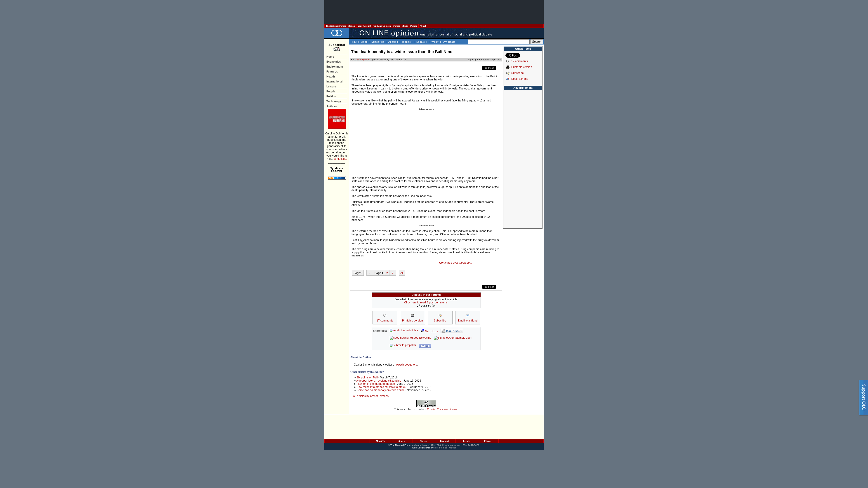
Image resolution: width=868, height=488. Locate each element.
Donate (352, 26)
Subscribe (377, 41)
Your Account (364, 26)
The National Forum (336, 26)
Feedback (406, 41)
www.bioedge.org (406, 364)
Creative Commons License (442, 409)
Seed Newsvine (421, 337)
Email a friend (519, 78)
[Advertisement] (434, 12)
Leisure (331, 86)
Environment (334, 66)
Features (332, 71)
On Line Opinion (382, 26)
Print (354, 41)
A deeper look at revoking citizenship (378, 380)
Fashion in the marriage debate (375, 383)
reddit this (411, 330)
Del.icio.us (431, 331)
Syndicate (449, 41)
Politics (331, 96)
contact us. (340, 158)
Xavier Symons (362, 59)
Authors (331, 106)
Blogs (405, 26)
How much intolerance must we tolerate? (381, 387)
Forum (397, 26)
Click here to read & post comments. (426, 302)
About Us (380, 441)
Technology (333, 101)
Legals (420, 41)
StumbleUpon (463, 337)
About (423, 26)
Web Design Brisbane (423, 447)
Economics (333, 61)
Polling (414, 26)
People (330, 91)
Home (330, 56)
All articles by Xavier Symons (371, 396)
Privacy (434, 41)
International (334, 81)
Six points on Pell (367, 377)
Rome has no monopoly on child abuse (380, 390)
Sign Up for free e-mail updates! (484, 59)
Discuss (423, 441)
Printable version (521, 67)
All (401, 273)
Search (402, 441)
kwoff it (425, 345)
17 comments (519, 61)
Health (330, 76)
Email (364, 41)
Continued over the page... (455, 262)
